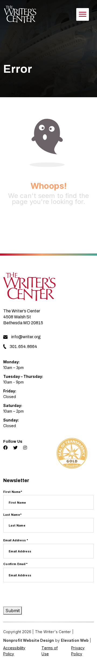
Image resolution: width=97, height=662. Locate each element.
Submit (12, 610)
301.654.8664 (23, 346)
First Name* (13, 492)
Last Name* (12, 515)
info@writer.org (26, 337)
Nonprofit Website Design (28, 640)
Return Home (48, 223)
